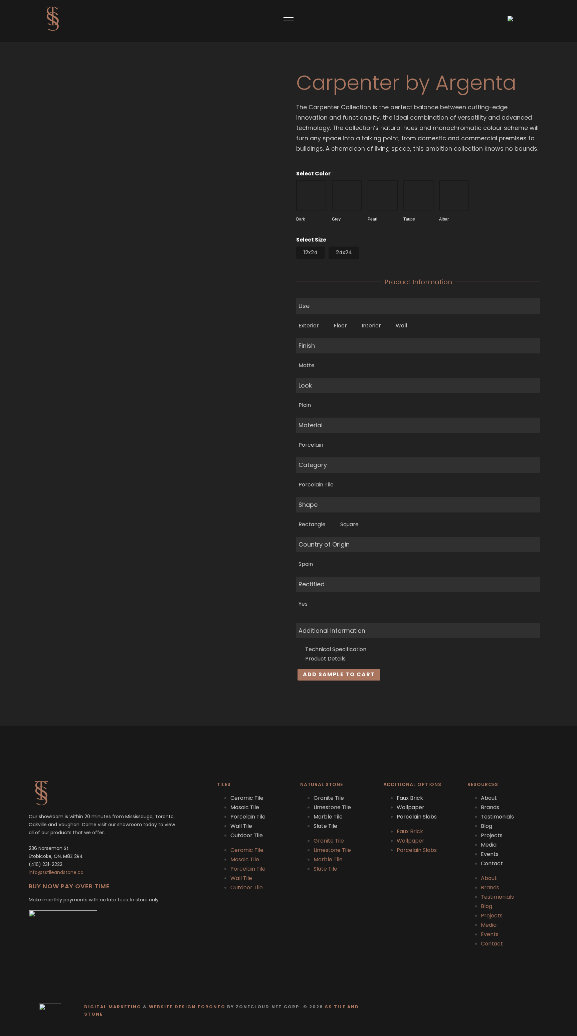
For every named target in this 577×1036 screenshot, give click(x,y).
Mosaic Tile (244, 807)
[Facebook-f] (527, 1010)
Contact (492, 863)
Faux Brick (410, 798)
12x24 (311, 252)
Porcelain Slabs (417, 817)
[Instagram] (540, 1010)
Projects (492, 835)
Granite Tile (329, 798)
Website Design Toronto (187, 1007)
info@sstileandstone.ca (56, 872)
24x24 (344, 252)
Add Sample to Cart (339, 674)
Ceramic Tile (246, 798)
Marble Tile (328, 817)
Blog (486, 826)
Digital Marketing (112, 1007)
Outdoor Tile (246, 835)
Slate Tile (325, 826)
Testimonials (497, 817)
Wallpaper (410, 807)
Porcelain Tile (247, 817)
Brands (490, 807)
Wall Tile (241, 826)
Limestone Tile (332, 807)
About (489, 798)
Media (489, 845)
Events (490, 854)
